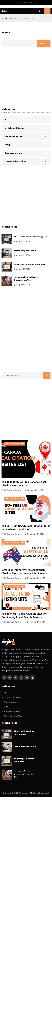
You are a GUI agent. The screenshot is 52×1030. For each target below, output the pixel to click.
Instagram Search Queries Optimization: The (24, 774)
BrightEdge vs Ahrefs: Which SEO (29, 265)
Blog (7, 144)
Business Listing (13, 153)
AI (6, 119)
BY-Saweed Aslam (12, 490)
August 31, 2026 (23, 241)
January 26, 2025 (35, 490)
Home (4, 18)
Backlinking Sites (14, 136)
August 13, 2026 (23, 269)
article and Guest (14, 128)
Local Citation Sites (14, 444)
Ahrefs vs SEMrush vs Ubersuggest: (30, 237)
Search (6, 32)
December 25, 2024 (36, 622)
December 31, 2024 (36, 534)
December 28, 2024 (36, 578)
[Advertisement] (26, 409)
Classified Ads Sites (15, 161)
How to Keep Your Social (25, 251)
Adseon (25, 793)
